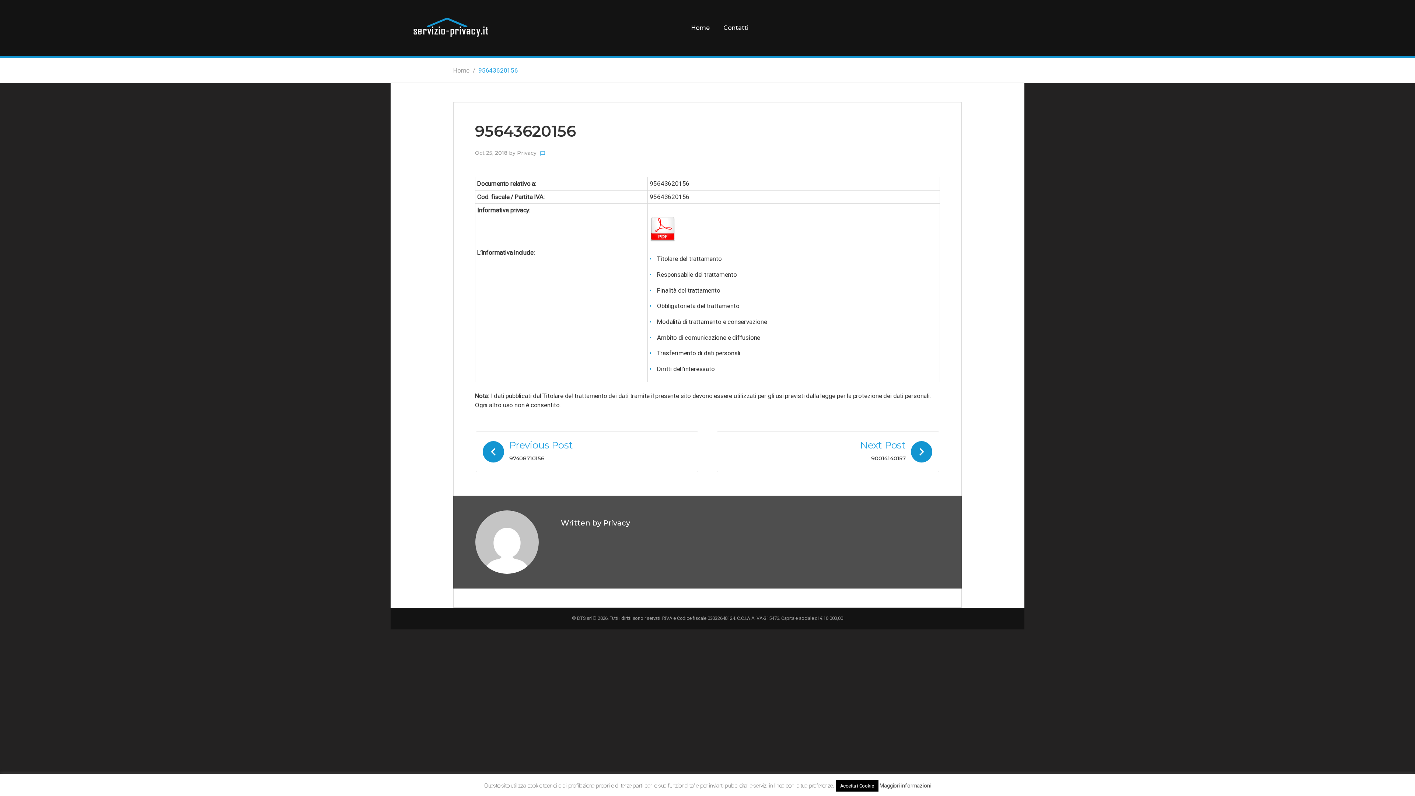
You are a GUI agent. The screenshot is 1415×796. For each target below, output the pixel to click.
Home (700, 27)
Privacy (527, 153)
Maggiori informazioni (905, 785)
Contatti (735, 27)
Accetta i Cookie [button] (857, 786)
